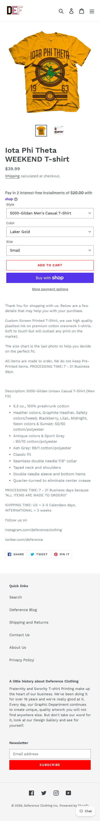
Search (15, 597)
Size (9, 241)
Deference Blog (23, 610)
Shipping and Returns (28, 622)
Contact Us (19, 635)
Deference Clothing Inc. (41, 805)
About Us (17, 647)
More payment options (50, 289)
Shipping (12, 176)
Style (10, 204)
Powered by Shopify (74, 805)
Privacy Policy (21, 660)
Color (10, 223)
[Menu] (92, 11)
